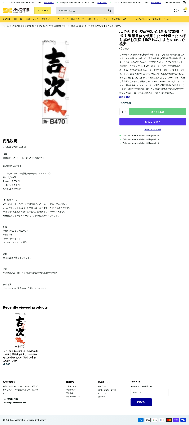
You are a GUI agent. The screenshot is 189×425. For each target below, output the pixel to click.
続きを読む (49, 2)
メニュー (42, 10)
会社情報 (70, 381)
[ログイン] (176, 10)
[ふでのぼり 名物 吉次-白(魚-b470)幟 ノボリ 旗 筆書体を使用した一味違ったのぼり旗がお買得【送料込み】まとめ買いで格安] (20, 330)
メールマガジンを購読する (141, 386)
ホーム (6, 26)
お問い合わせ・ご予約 (97, 19)
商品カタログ (77, 19)
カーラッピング (60, 19)
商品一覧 (18, 19)
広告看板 (45, 19)
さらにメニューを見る (167, 19)
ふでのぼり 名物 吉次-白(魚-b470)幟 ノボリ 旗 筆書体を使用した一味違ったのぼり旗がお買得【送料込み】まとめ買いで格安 (20, 356)
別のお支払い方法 (153, 129)
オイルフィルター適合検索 (148, 19)
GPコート (127, 19)
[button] (126, 109)
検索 (110, 10)
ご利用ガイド (71, 386)
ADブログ (102, 386)
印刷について (32, 19)
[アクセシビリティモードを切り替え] (184, 2)
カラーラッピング (73, 396)
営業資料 (115, 19)
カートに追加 (157, 111)
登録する (141, 402)
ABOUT (6, 19)
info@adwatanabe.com (16, 403)
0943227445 (12, 399)
